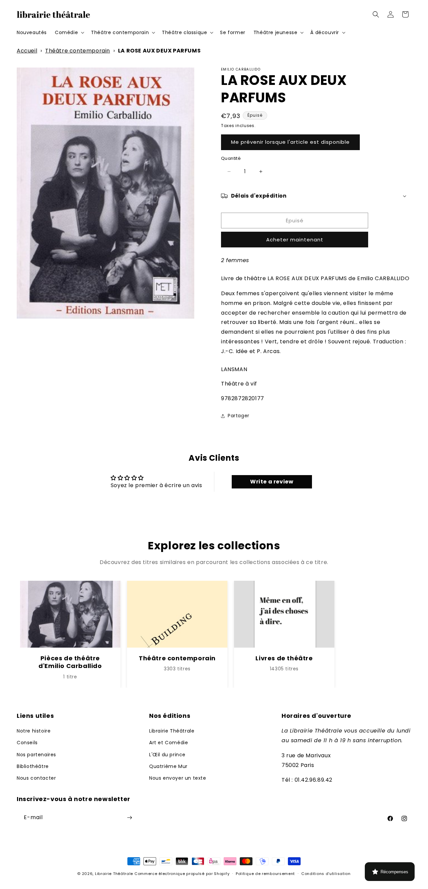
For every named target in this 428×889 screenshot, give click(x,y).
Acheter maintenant (294, 239)
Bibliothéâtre (33, 766)
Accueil (27, 50)
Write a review (271, 481)
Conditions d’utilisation (326, 873)
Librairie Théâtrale (171, 731)
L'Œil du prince (167, 754)
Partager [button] (238, 415)
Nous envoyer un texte (177, 778)
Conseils (27, 742)
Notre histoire (33, 731)
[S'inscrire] (129, 817)
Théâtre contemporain (77, 50)
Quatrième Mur (168, 766)
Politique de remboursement (265, 873)
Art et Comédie (168, 742)
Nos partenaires (36, 754)
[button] (69, 32)
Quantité (231, 158)
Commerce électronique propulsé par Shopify (181, 873)
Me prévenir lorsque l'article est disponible (290, 141)
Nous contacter (36, 778)
